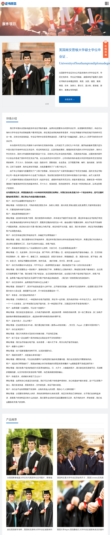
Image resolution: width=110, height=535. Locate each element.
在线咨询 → (70, 99)
